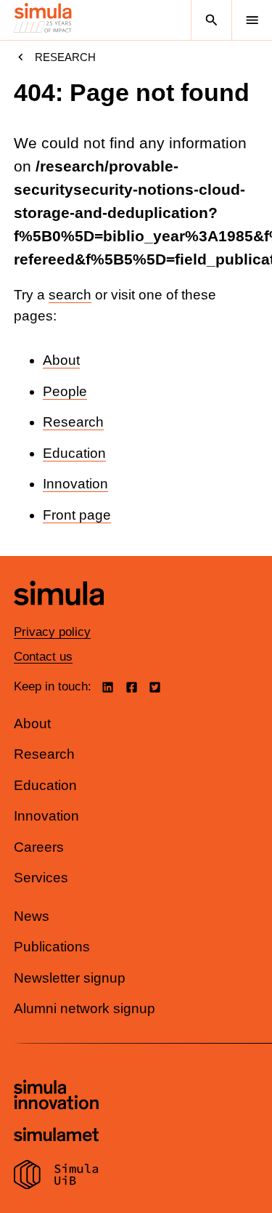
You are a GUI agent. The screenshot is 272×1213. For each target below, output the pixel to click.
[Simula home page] (59, 616)
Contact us (43, 657)
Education (74, 453)
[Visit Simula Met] (56, 1136)
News (31, 916)
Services (41, 877)
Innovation (75, 483)
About (61, 360)
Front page (77, 515)
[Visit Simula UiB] (56, 1176)
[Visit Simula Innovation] (56, 1096)
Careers (39, 847)
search (70, 294)
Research (65, 57)
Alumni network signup (84, 1008)
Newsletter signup (69, 978)
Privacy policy (52, 632)
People (65, 391)
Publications (52, 946)
